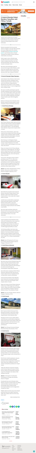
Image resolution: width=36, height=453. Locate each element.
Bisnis (10, 5)
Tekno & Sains (15, 5)
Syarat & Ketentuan (19, 450)
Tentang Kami (19, 445)
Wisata (20, 5)
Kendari (2, 399)
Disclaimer (18, 447)
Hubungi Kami (19, 446)
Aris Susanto (6, 403)
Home (2, 5)
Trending (6, 5)
